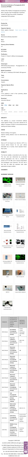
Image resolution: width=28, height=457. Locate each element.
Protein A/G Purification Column (20, 185)
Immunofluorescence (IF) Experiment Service (20, 262)
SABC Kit (7, 292)
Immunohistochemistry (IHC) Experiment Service (20, 231)
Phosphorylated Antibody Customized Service (20, 216)
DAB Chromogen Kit (20, 276)
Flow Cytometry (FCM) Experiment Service (20, 246)
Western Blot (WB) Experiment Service (7, 231)
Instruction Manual (5, 100)
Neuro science (4, 19)
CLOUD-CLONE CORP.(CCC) (9, 443)
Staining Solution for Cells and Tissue (7, 200)
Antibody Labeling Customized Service (7, 185)
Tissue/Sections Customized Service (7, 216)
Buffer (7, 276)
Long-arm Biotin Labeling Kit (20, 292)
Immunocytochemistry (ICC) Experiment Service (7, 246)
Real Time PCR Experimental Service (8, 308)
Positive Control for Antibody (20, 199)
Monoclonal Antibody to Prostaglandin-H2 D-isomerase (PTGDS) (13, 350)
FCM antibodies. (8, 95)
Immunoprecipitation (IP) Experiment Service (7, 262)
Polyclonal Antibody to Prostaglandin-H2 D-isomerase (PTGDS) (13, 341)
